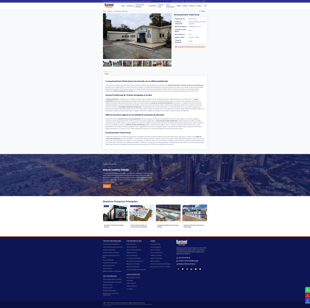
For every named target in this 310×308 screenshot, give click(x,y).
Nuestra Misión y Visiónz (133, 278)
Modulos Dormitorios (109, 265)
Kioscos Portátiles (155, 244)
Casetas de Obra (131, 244)
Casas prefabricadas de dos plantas (112, 282)
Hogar (123, 6)
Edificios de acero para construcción (112, 247)
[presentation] (103, 63)
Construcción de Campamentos (111, 244)
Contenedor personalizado (134, 258)
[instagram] (187, 269)
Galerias (185, 6)
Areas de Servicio (107, 268)
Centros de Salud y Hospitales (111, 253)
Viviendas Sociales (108, 288)
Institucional (130, 6)
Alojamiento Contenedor (133, 264)
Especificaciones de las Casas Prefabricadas (111, 294)
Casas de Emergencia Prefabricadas (136, 269)
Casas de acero (160, 6)
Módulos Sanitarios (132, 253)
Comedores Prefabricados (110, 263)
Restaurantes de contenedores (135, 261)
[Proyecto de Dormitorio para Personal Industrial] (168, 213)
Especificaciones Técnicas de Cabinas (160, 267)
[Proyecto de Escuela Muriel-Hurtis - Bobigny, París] (194, 213)
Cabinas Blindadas (155, 261)
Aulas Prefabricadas (108, 260)
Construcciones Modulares (139, 6)
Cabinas (179, 6)
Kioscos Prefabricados (156, 253)
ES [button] (204, 1)
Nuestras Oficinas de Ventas (194, 1)
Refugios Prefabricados (109, 290)
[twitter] (183, 269)
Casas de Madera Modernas (134, 250)
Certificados (130, 280)
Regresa (203, 11)
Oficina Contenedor (132, 247)
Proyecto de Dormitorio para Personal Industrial (168, 226)
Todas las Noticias (132, 286)
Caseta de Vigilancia (155, 247)
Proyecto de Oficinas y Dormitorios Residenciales (141, 226)
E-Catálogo (130, 289)
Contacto (199, 6)
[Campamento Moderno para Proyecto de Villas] (115, 213)
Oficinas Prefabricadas (109, 250)
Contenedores (153, 6)
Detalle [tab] (107, 74)
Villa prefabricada (107, 285)
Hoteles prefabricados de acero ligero (111, 256)
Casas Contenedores (132, 255)
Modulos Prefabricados (133, 267)
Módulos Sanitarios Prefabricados (112, 271)
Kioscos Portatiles (155, 250)
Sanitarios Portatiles (156, 255)
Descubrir (107, 186)
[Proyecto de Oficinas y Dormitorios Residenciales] (141, 213)
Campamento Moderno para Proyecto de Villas (115, 226)
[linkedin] (191, 269)
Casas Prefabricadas (170, 6)
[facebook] (178, 269)
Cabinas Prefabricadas (156, 258)
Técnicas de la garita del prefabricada (160, 264)
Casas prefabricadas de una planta (112, 279)
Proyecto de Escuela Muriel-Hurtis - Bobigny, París (194, 226)
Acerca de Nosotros (133, 274)
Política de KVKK (131, 283)
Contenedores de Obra (109, 206)
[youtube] (196, 269)
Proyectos (192, 6)
